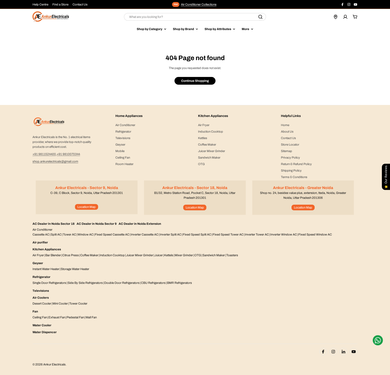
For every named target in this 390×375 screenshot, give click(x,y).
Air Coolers (40, 297)
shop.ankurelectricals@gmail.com (55, 161)
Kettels (168, 255)
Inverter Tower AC (257, 234)
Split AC (56, 234)
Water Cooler (41, 325)
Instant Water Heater (45, 269)
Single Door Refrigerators (49, 282)
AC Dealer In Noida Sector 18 (53, 223)
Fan (35, 311)
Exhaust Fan (57, 317)
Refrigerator (41, 277)
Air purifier (40, 242)
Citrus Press (70, 255)
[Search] (260, 16)
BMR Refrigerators (179, 282)
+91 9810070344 (68, 154)
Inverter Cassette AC (144, 234)
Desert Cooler (41, 303)
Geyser (37, 263)
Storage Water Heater (75, 269)
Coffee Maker (89, 255)
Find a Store (60, 4)
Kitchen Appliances (46, 249)
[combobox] (195, 17)
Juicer (159, 255)
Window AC (85, 234)
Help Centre (40, 4)
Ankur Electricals (54, 364)
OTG (197, 255)
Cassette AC (40, 234)
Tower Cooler (78, 303)
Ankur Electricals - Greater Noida (303, 188)
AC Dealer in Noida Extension (140, 223)
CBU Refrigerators (153, 282)
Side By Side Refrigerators (85, 282)
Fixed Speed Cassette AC (112, 234)
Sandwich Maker (214, 255)
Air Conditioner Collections (199, 4)
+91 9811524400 (44, 154)
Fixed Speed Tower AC (228, 234)
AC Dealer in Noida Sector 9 (97, 223)
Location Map (86, 207)
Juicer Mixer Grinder (139, 255)
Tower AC (69, 234)
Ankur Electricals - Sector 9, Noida (86, 188)
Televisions (40, 290)
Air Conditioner (42, 229)
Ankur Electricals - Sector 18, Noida (194, 188)
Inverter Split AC (170, 234)
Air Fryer (38, 255)
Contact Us (80, 4)
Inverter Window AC (283, 234)
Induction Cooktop (112, 255)
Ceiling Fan (39, 317)
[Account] (345, 16)
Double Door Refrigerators (122, 282)
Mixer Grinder (184, 255)
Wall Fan (91, 317)
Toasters (232, 255)
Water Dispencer (44, 332)
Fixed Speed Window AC (315, 234)
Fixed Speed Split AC (197, 234)
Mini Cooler (60, 303)
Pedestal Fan (75, 317)
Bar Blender (53, 255)
